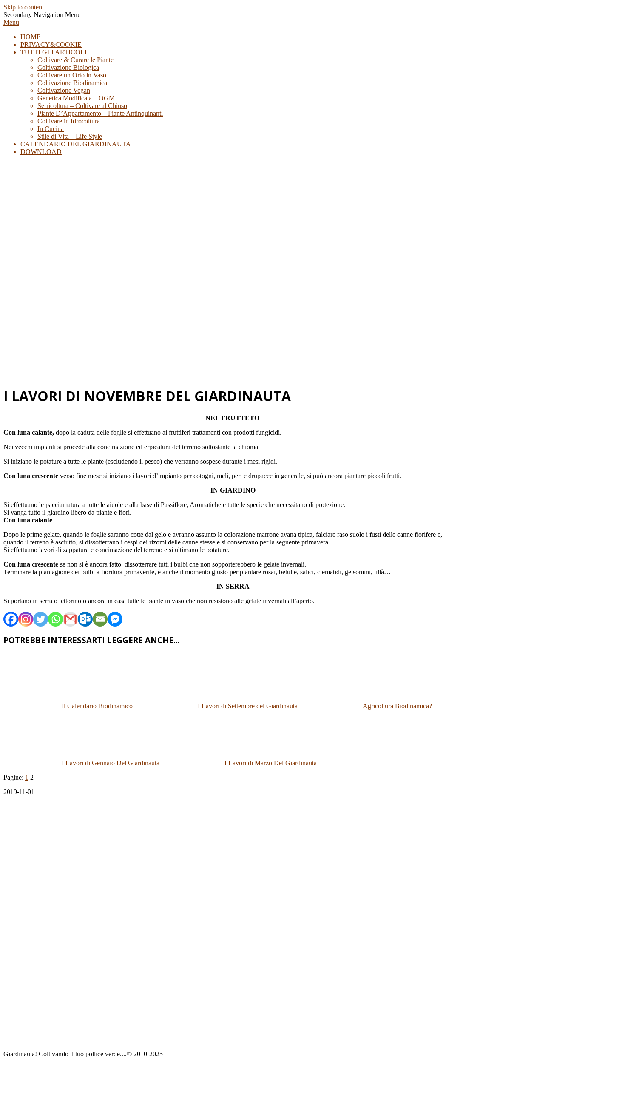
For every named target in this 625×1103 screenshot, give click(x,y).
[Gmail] (70, 619)
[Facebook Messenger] (115, 619)
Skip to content (23, 7)
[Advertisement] (312, 318)
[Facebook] (10, 619)
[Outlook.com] (85, 619)
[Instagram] (25, 619)
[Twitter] (40, 619)
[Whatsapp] (55, 619)
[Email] (100, 619)
